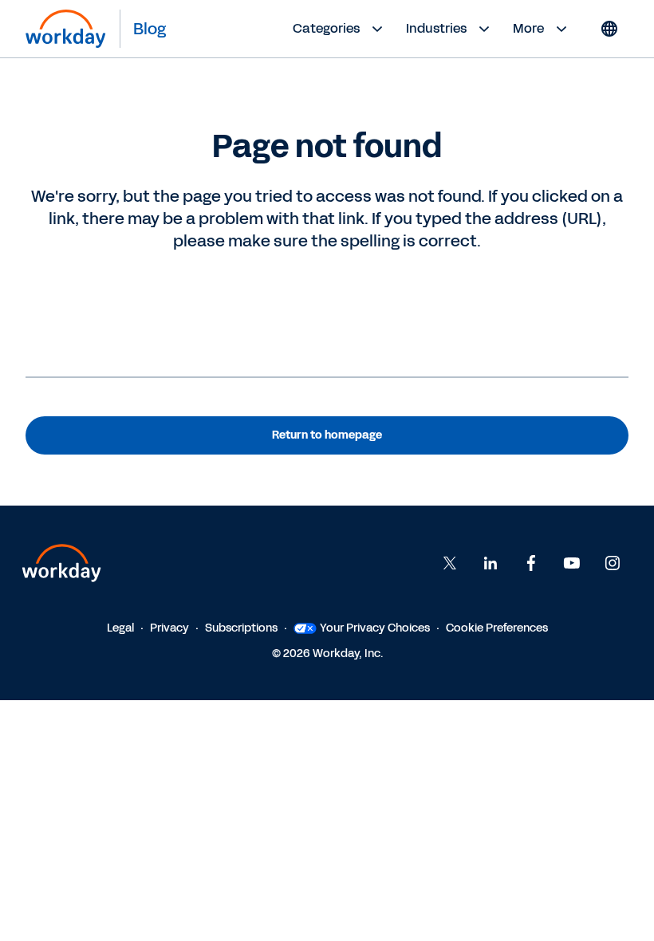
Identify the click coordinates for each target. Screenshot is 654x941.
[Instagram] (612, 563)
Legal (120, 628)
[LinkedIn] (490, 563)
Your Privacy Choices (375, 628)
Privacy (169, 628)
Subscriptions (241, 628)
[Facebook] (531, 563)
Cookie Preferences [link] (497, 628)
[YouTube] (572, 563)
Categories (326, 28)
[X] (450, 563)
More (528, 28)
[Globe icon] (609, 29)
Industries (436, 28)
